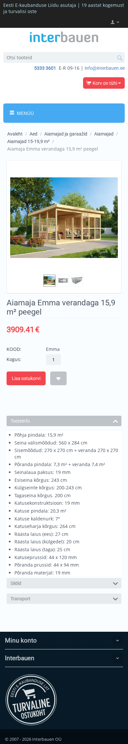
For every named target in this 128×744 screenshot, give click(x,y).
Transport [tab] (21, 598)
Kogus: (14, 359)
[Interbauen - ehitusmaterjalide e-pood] (64, 36)
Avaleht (15, 133)
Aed (33, 133)
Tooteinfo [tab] (20, 421)
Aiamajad (104, 133)
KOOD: (14, 349)
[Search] (120, 58)
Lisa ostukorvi (26, 378)
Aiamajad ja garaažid (65, 133)
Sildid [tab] (16, 583)
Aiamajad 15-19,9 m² (28, 141)
